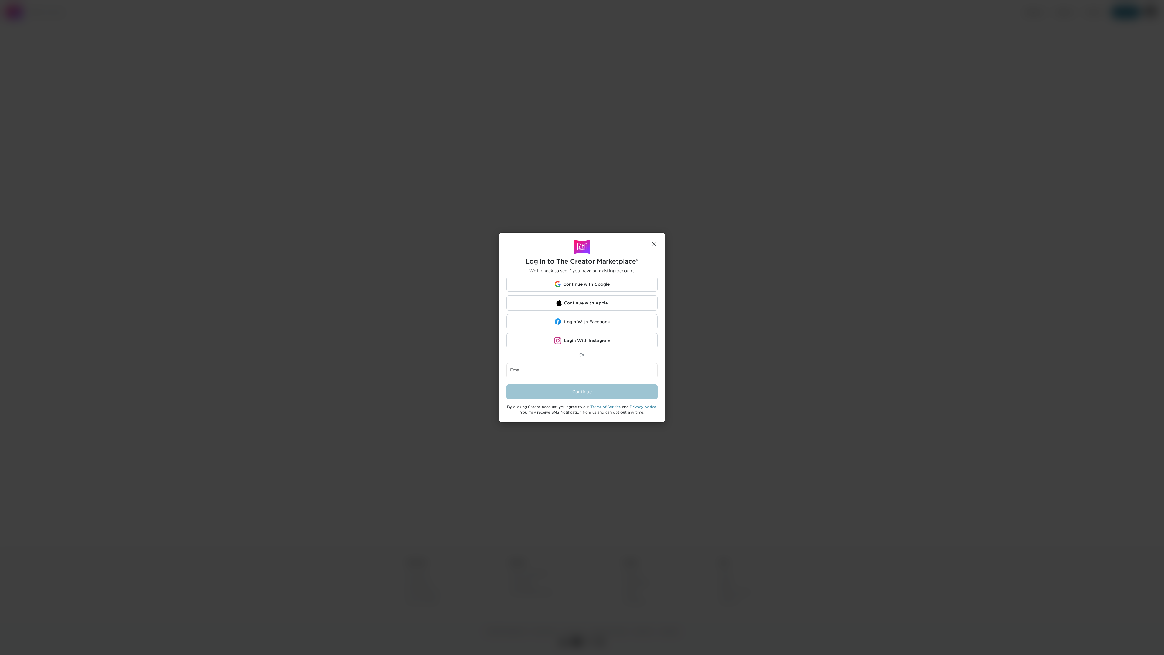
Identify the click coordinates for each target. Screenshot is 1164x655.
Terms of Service (605, 407)
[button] (653, 243)
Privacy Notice (643, 407)
